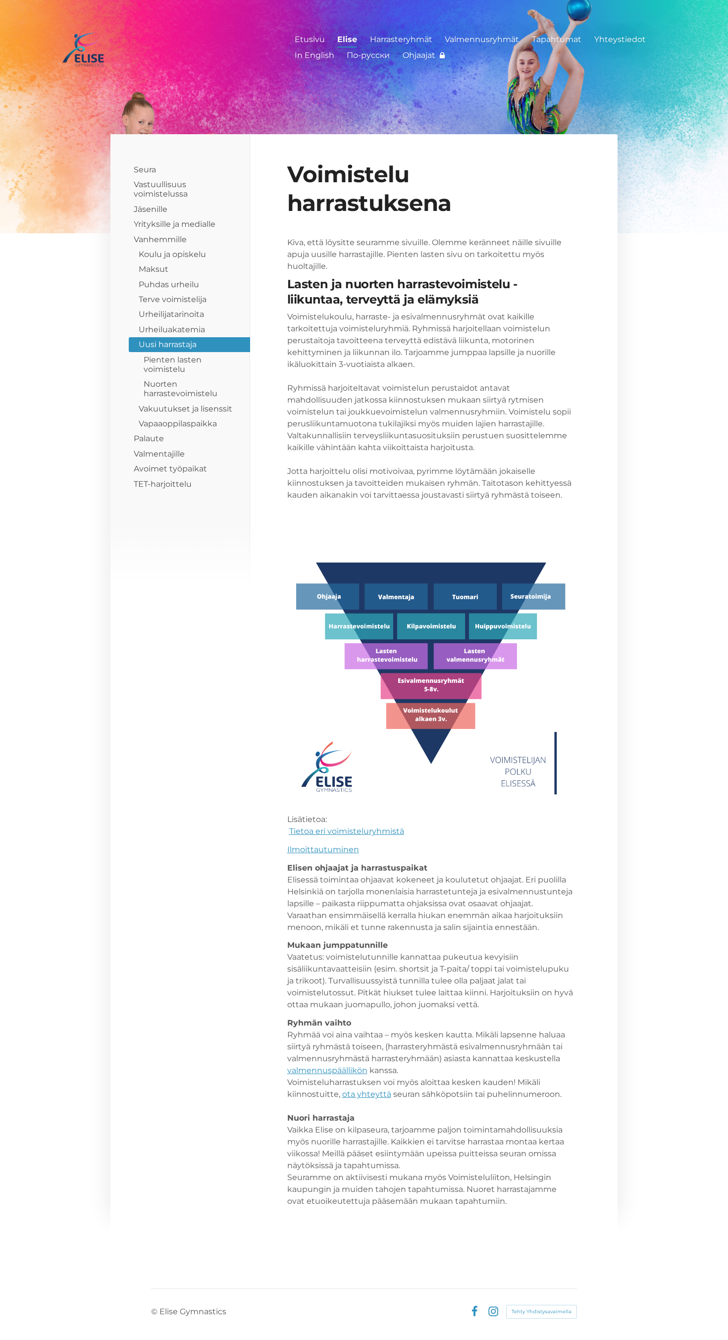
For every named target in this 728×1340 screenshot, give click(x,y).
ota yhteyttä (366, 1094)
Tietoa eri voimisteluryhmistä (346, 831)
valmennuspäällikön (327, 1070)
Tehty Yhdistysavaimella (542, 1311)
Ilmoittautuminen (323, 849)
